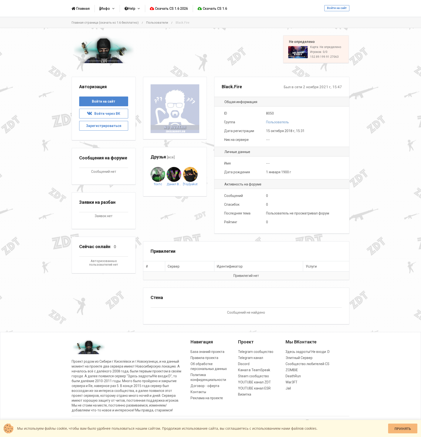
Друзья (163, 156)
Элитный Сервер (299, 358)
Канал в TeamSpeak (254, 370)
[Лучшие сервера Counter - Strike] (104, 49)
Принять (402, 428)
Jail (288, 388)
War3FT (291, 382)
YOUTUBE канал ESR (254, 388)
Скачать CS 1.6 (214, 8)
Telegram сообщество (255, 352)
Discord (243, 364)
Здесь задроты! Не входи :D (308, 352)
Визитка (244, 394)
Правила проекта (204, 358)
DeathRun (293, 376)
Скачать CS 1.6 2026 (171, 8)
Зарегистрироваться (103, 126)
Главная (83, 8)
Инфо (105, 8)
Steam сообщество (253, 376)
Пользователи (157, 22)
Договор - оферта (205, 386)
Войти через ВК (106, 114)
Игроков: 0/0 (318, 52)
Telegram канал (250, 358)
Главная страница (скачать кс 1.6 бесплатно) (105, 22)
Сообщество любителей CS (307, 364)
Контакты (198, 392)
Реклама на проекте (207, 398)
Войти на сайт (337, 8)
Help (131, 8)
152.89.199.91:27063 (324, 56)
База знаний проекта (207, 352)
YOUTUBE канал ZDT (254, 382)
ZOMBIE (292, 370)
